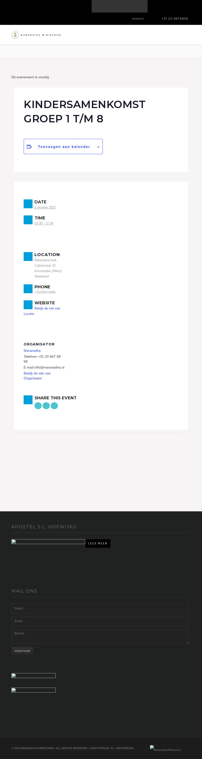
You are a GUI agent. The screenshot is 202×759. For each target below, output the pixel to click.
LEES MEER (97, 543)
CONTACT (138, 18)
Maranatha (32, 351)
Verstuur (22, 651)
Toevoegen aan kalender (64, 146)
